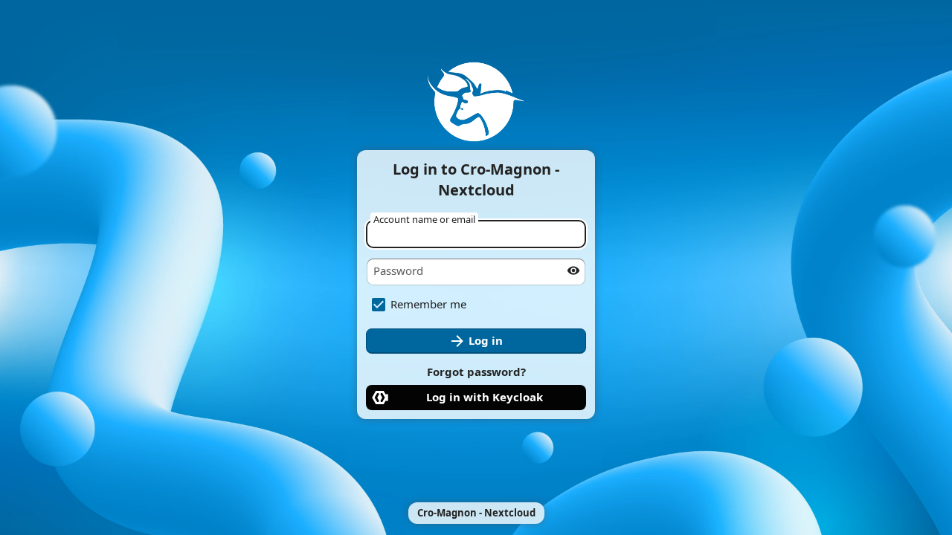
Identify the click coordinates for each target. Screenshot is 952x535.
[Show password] (573, 270)
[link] (476, 397)
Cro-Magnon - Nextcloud (476, 512)
